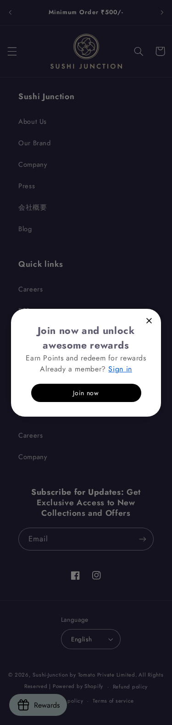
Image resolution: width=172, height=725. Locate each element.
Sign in (120, 368)
